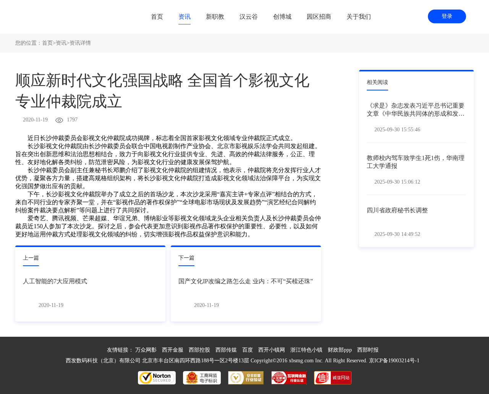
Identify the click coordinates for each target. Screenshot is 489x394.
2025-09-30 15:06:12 (397, 182)
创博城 (282, 16)
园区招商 (319, 16)
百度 (247, 350)
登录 (447, 16)
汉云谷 (249, 16)
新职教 (215, 16)
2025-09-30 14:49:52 (397, 234)
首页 (157, 16)
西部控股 (199, 350)
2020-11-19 (35, 120)
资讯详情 (80, 43)
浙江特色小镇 (306, 350)
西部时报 (368, 350)
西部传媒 (226, 350)
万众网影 (146, 350)
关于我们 (359, 16)
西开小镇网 (271, 350)
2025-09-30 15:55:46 (397, 129)
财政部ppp (340, 350)
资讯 (184, 16)
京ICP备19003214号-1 (394, 360)
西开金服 (172, 350)
